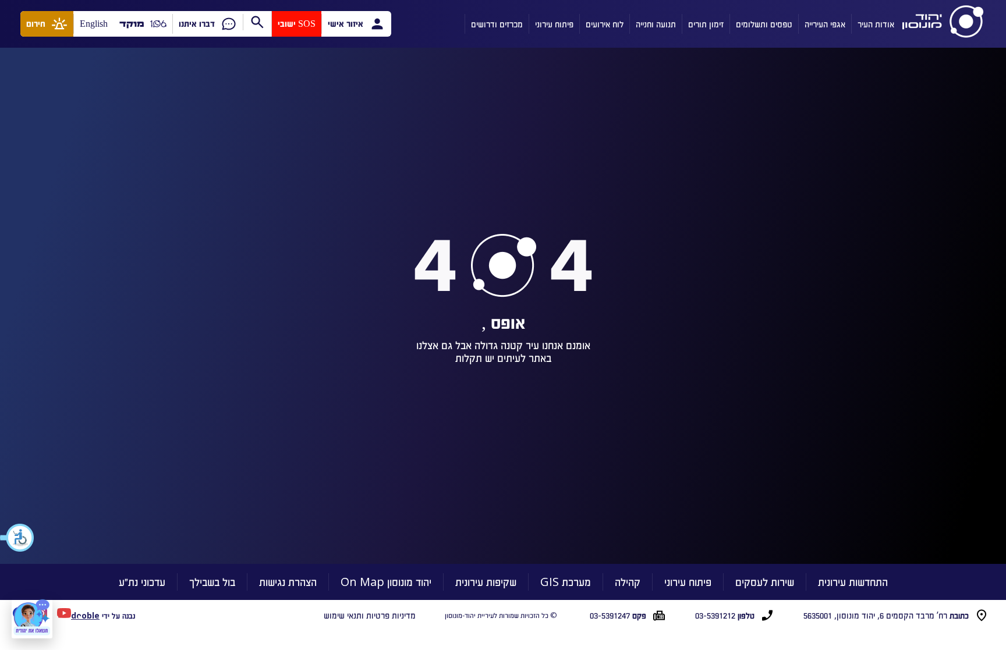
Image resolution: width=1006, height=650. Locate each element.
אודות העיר (876, 23)
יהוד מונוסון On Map (386, 581)
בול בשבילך (212, 581)
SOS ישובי (297, 24)
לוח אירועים (605, 23)
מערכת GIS (565, 581)
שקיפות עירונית (485, 581)
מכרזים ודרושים (497, 23)
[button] (17, 537)
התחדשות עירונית (853, 581)
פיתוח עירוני (554, 23)
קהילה (627, 581)
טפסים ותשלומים (764, 23)
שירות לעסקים (764, 581)
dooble (85, 615)
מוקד (131, 24)
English (94, 24)
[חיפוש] (257, 22)
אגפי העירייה (825, 23)
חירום (35, 24)
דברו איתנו (197, 24)
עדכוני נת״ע (142, 581)
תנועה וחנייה (656, 23)
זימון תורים (706, 23)
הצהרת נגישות (288, 581)
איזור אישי (345, 24)
